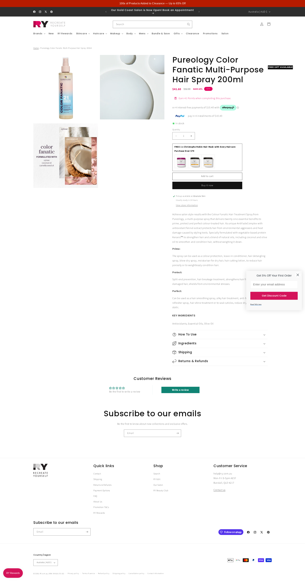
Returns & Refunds (102, 484)
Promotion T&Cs (101, 507)
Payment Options (101, 490)
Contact (97, 473)
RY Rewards (99, 512)
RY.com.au (44, 573)
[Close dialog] (298, 275)
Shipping (97, 479)
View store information (187, 205)
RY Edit (156, 479)
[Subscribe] (177, 433)
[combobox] (152, 24)
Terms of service (88, 573)
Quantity (176, 129)
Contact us (219, 490)
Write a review (180, 390)
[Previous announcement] (105, 12)
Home (36, 48)
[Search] (188, 24)
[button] (39, 33)
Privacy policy (73, 573)
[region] (152, 3)
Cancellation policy (136, 573)
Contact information (155, 573)
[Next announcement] (199, 12)
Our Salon (158, 484)
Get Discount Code (274, 295)
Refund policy (103, 573)
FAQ (95, 496)
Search (156, 473)
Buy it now (207, 185)
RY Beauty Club (160, 490)
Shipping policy (118, 573)
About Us (97, 501)
